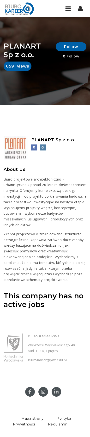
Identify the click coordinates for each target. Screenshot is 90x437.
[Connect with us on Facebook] (34, 147)
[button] (80, 8)
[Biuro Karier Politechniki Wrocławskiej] (24, 8)
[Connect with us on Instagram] (43, 147)
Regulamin (58, 424)
